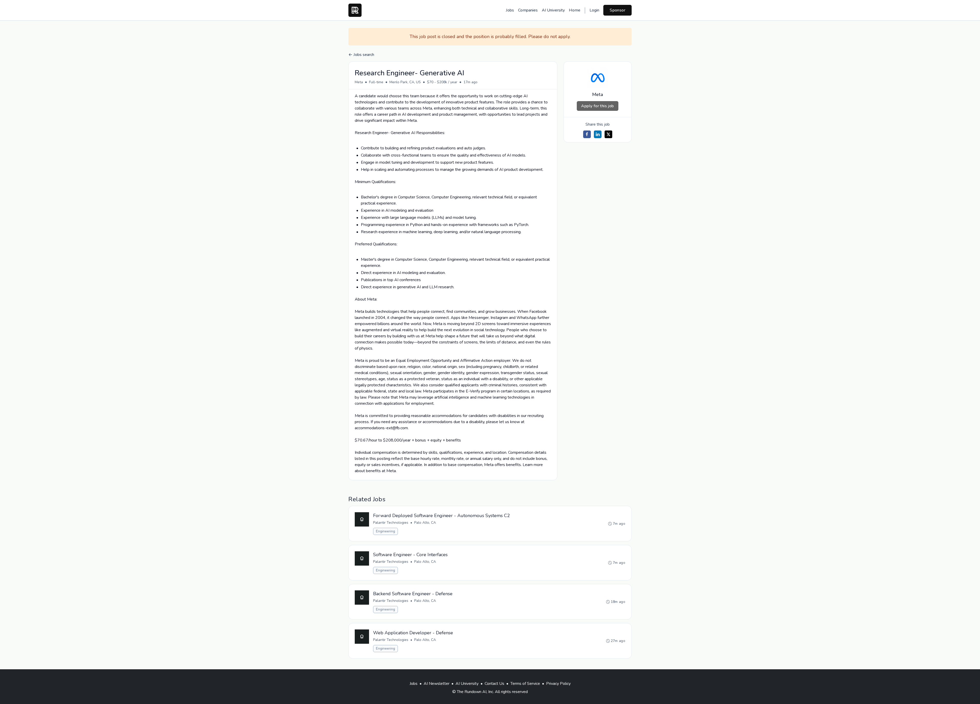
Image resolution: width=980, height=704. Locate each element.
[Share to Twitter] (608, 134)
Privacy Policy (558, 683)
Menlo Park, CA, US (405, 82)
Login (594, 10)
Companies (528, 10)
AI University (553, 10)
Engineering (385, 531)
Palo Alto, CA (425, 522)
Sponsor (617, 10)
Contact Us (494, 683)
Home (574, 10)
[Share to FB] (587, 134)
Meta (359, 82)
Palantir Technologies (390, 522)
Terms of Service (525, 683)
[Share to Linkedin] (598, 134)
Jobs (510, 10)
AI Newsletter (436, 683)
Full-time (376, 82)
